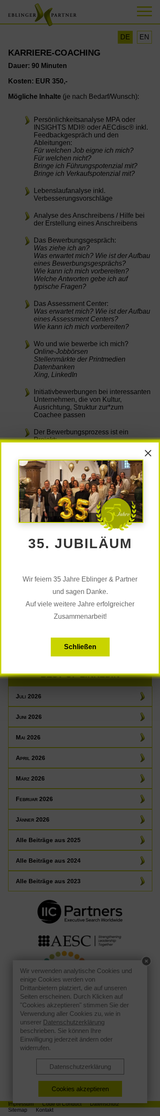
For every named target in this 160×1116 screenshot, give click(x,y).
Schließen (80, 646)
